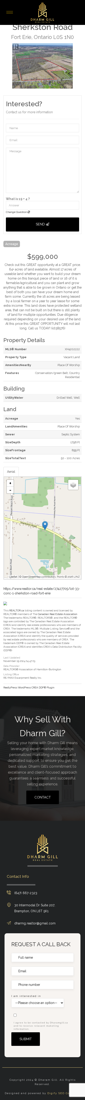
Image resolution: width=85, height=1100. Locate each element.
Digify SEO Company (63, 1093)
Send (41, 224)
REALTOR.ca (16, 610)
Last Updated (11, 657)
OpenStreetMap (31, 576)
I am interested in (26, 996)
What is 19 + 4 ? (18, 199)
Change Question (17, 212)
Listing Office (11, 674)
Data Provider (11, 666)
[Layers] (73, 485)
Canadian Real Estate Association (57, 614)
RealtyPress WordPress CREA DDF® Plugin (28, 687)
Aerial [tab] (11, 471)
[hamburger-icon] (10, 12)
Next (78, 66)
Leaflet (13, 576)
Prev (6, 66)
